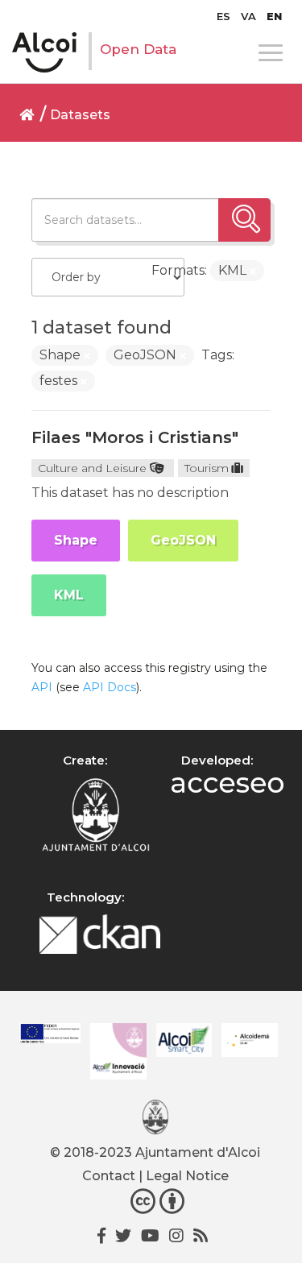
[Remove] (253, 271)
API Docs (109, 687)
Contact (108, 1175)
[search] (244, 220)
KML (69, 595)
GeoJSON (183, 540)
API (41, 687)
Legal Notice (187, 1175)
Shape (75, 540)
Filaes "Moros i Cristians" (134, 437)
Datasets (80, 114)
